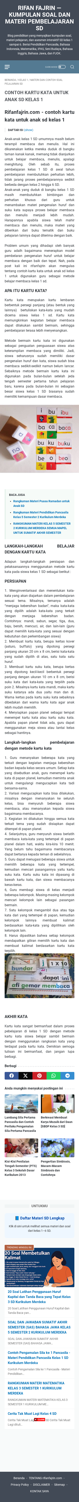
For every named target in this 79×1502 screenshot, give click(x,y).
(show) (28, 130)
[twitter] (25, 1076)
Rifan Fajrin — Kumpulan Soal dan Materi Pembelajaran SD (39, 18)
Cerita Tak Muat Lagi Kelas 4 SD (32, 1414)
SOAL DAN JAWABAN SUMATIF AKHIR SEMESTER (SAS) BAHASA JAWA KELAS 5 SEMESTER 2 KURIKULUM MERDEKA (39, 1327)
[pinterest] (39, 1076)
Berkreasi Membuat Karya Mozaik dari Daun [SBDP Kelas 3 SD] (56, 1122)
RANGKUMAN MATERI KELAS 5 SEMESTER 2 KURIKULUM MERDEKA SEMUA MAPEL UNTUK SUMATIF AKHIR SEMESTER (42, 528)
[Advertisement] (39, 1462)
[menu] (10, 67)
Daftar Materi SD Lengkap (42, 1218)
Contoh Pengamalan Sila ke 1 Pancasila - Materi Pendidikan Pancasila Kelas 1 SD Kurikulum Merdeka (39, 1358)
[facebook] (12, 1076)
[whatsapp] (53, 1076)
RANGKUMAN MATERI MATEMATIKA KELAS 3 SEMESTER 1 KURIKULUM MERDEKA (36, 1388)
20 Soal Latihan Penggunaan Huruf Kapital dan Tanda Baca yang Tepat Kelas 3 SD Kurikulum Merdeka (39, 1297)
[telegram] (67, 1076)
